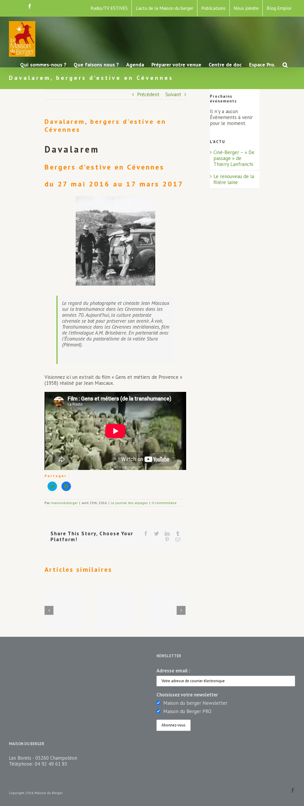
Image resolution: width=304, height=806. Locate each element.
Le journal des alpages (129, 503)
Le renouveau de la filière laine (233, 179)
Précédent (148, 94)
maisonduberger (64, 503)
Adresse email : (173, 670)
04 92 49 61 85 (51, 764)
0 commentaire (164, 503)
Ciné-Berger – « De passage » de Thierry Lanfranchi (233, 158)
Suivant (173, 94)
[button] (285, 64)
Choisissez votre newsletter (187, 694)
